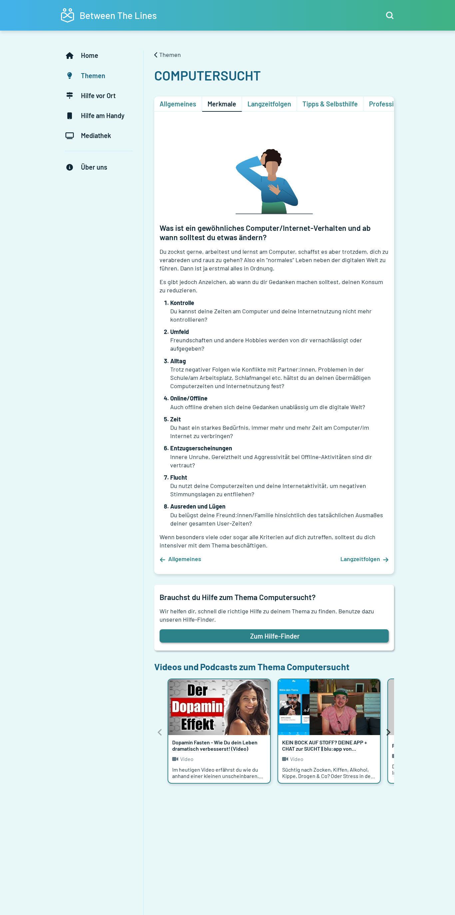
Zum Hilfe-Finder (275, 636)
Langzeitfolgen (360, 558)
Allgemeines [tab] (178, 104)
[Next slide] (388, 732)
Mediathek (96, 135)
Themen (93, 75)
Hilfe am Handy (103, 115)
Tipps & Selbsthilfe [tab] (330, 104)
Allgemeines (184, 558)
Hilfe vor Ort (98, 95)
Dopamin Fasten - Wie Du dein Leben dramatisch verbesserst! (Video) (214, 745)
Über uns (94, 167)
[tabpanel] (274, 345)
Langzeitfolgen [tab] (269, 104)
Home (89, 55)
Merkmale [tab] (222, 104)
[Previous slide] (160, 732)
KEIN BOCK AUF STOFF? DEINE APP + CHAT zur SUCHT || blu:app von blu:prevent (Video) (324, 748)
